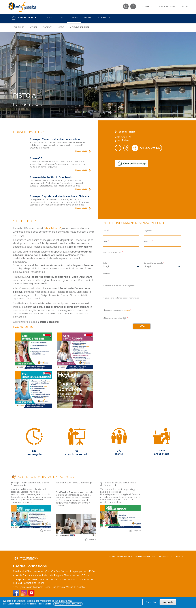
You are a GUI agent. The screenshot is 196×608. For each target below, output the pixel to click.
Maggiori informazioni (68, 604)
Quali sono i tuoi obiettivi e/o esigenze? (119, 286)
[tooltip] (124, 318)
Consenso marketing (115, 318)
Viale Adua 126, (53, 228)
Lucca (48, 17)
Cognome (148, 231)
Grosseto (104, 17)
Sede (105, 263)
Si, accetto (151, 602)
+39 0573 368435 (150, 147)
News (61, 27)
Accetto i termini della (117, 311)
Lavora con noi (167, 6)
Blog (185, 6)
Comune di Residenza (112, 252)
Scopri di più (81, 151)
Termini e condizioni (145, 557)
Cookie (111, 557)
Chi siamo (19, 27)
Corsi (33, 27)
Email (105, 241)
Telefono (147, 241)
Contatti (147, 6)
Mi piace (47, 531)
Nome (105, 231)
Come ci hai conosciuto (153, 263)
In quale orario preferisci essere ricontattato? (121, 298)
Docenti (47, 27)
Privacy (127, 311)
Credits (179, 557)
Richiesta (106, 274)
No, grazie (168, 602)
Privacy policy (124, 557)
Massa (87, 17)
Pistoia (74, 17)
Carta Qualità (165, 557)
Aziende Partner (79, 27)
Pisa (61, 17)
